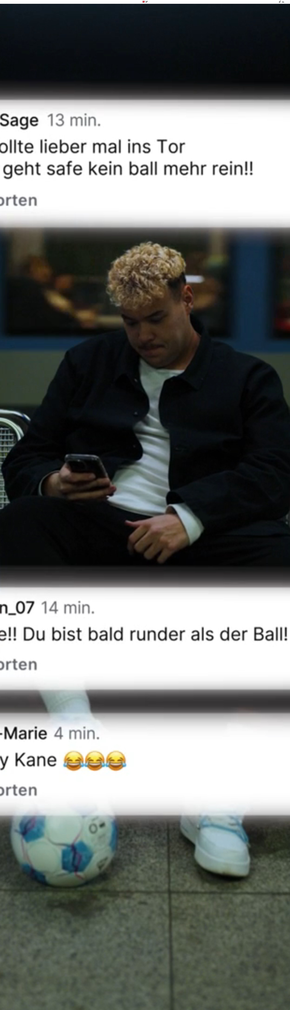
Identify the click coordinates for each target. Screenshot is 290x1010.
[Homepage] (145, 2)
